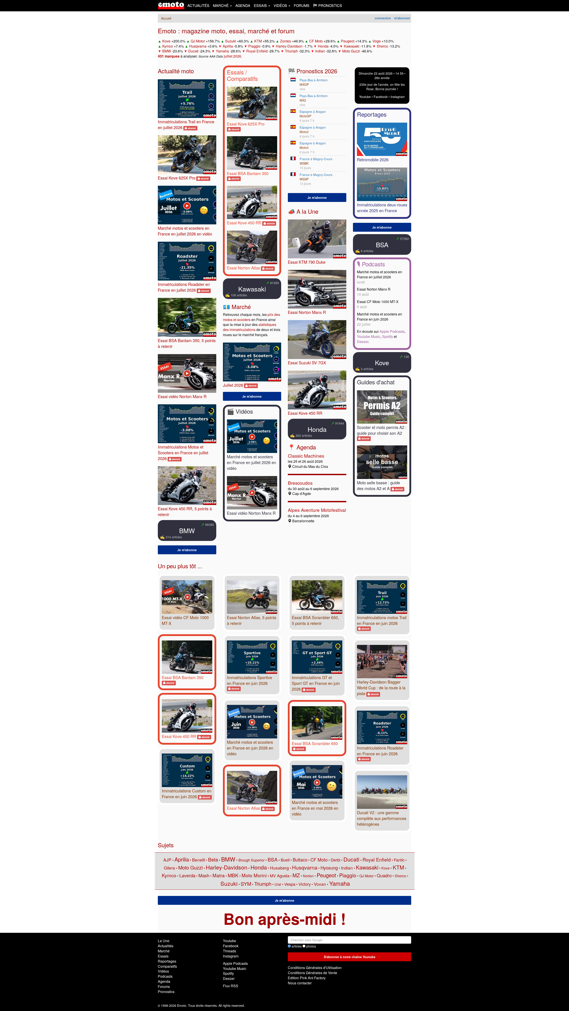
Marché (164, 950)
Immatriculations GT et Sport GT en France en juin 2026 (316, 683)
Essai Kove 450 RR (244, 222)
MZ (296, 875)
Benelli (198, 860)
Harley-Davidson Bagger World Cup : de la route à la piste (381, 687)
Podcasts (165, 976)
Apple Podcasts (392, 331)
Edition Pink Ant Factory (307, 977)
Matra (218, 875)
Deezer (362, 341)
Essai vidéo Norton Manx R (182, 396)
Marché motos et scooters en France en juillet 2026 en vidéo (185, 231)
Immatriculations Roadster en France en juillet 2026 (184, 287)
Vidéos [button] (281, 5)
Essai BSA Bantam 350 (247, 173)
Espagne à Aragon (313, 111)
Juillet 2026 (233, 385)
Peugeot (347, 41)
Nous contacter (300, 982)
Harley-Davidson (289, 46)
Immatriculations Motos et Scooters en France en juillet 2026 (183, 452)
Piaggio (254, 46)
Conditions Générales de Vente (312, 972)
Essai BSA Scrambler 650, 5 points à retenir (315, 620)
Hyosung (329, 867)
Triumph (291, 51)
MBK (233, 875)
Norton (308, 875)
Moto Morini (254, 875)
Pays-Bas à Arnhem (314, 80)
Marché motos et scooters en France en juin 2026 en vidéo (250, 747)
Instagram (398, 96)
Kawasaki (351, 46)
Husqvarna (197, 46)
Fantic (399, 860)
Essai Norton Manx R (307, 312)
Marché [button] (221, 5)
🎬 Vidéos (240, 411)
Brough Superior (251, 860)
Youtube (365, 96)
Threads (229, 950)
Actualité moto (176, 71)
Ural (277, 884)
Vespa (289, 884)
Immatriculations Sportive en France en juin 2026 (249, 680)
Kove (166, 41)
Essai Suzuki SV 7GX (307, 362)
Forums (301, 5)
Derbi (335, 860)
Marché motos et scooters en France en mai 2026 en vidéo (315, 808)
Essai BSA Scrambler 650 (315, 743)
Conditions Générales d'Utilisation (315, 967)
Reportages (372, 114)
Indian (320, 51)
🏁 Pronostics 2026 (312, 71)
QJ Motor (198, 41)
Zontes (285, 41)
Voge (377, 41)
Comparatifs (242, 78)
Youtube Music (368, 336)
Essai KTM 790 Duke (306, 262)
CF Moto (316, 41)
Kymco (167, 46)
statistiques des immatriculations (249, 327)
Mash (203, 875)
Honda (323, 46)
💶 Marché (237, 306)
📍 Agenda (302, 447)
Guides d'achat (376, 382)
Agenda (242, 5)
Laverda (187, 875)
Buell (285, 860)
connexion (383, 18)
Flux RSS (230, 985)
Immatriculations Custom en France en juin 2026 (186, 793)
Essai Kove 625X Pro (176, 178)
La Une (163, 940)
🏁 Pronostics (327, 5)
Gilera (169, 868)
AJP (167, 860)
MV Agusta (279, 875)
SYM (246, 883)
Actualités (198, 5)
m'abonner (402, 18)
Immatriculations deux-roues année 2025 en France (382, 207)
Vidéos (163, 971)
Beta (213, 859)
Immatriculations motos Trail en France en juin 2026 (382, 620)
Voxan (320, 884)
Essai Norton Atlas (243, 268)
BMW (166, 51)
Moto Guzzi (351, 51)
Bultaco (300, 859)
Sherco (382, 46)
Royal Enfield (257, 51)
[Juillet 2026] (252, 362)
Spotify (387, 336)
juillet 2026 (232, 56)
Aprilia (228, 46)
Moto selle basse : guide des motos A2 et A (378, 485)
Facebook (381, 96)
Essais (235, 72)
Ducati (193, 51)
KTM (258, 41)
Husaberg (279, 868)
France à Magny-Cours (316, 159)
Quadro (384, 875)
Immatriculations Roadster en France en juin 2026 (380, 750)
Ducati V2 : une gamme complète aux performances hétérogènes (381, 818)
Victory (305, 884)
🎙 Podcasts (371, 264)
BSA (382, 244)
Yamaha (222, 51)
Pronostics (166, 991)
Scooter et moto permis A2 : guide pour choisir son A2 (382, 430)
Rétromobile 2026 (373, 159)
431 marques (169, 56)
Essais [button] (261, 5)
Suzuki (230, 41)
